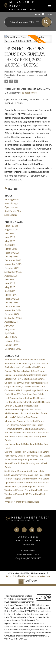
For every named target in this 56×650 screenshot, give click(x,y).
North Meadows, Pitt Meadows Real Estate (26, 432)
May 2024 (9, 329)
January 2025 (11, 302)
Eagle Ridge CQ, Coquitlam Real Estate (24, 394)
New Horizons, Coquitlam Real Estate (23, 424)
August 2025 (11, 275)
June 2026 (9, 237)
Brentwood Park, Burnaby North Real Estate (27, 363)
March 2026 (10, 248)
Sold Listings (10, 214)
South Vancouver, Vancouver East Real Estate (25, 76)
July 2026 (9, 233)
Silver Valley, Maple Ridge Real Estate (23, 459)
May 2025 (9, 287)
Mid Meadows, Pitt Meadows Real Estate (25, 413)
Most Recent (11, 225)
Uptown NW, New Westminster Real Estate (26, 482)
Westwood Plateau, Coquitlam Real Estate (26, 490)
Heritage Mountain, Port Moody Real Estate (27, 401)
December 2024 (12, 306)
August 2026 (11, 229)
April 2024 (9, 333)
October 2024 (11, 314)
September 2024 (13, 317)
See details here (28, 92)
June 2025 (9, 283)
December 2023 (12, 348)
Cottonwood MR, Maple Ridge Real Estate (26, 390)
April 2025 (9, 291)
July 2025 (9, 279)
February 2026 (12, 252)
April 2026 (9, 244)
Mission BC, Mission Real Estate (20, 417)
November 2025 (13, 264)
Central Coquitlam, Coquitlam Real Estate (25, 374)
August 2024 (11, 321)
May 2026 (9, 241)
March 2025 (10, 294)
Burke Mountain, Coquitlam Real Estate (24, 367)
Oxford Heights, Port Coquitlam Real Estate (26, 451)
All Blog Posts (11, 199)
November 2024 (13, 310)
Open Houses (11, 207)
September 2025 (13, 271)
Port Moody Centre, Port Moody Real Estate (27, 455)
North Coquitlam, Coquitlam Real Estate (25, 428)
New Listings (11, 203)
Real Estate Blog (12, 211)
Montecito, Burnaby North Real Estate (24, 421)
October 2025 (11, 267)
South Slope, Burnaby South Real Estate (24, 470)
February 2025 (12, 298)
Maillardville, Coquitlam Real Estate (22, 409)
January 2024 (11, 344)
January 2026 (11, 256)
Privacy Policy (12, 576)
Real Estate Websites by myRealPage (34, 576)
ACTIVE (38, 14)
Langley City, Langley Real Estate (21, 405)
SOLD (49, 14)
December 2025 (12, 260)
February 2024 (12, 340)
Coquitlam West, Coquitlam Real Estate (24, 386)
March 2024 (10, 337)
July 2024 (9, 325)
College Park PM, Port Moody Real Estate (26, 382)
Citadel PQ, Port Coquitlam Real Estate (24, 378)
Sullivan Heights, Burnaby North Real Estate (26, 478)
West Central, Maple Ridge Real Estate (24, 486)
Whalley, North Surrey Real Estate (21, 501)
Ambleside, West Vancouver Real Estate (24, 359)
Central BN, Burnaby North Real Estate (24, 371)
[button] (16, 529)
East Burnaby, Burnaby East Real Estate (24, 397)
